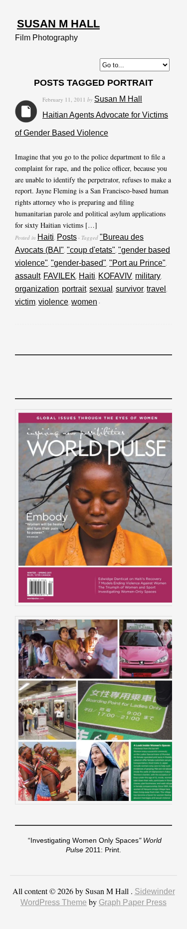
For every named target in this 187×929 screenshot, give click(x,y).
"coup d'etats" (91, 250)
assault (27, 276)
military (148, 276)
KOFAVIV (115, 276)
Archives (26, 111)
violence (53, 302)
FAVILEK (59, 276)
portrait (74, 289)
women (84, 302)
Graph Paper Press (133, 902)
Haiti (45, 237)
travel (156, 289)
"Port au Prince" (137, 263)
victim (25, 302)
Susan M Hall (58, 23)
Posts (67, 237)
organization (37, 289)
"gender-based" (78, 263)
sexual (101, 289)
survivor (130, 289)
